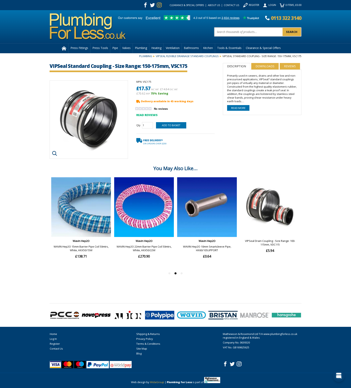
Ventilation (173, 48)
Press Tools (100, 48)
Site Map (141, 348)
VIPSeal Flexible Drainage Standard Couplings (187, 56)
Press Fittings (79, 48)
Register (254, 5)
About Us (214, 5)
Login (272, 5)
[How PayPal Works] (98, 364)
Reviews (290, 66)
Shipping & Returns (148, 334)
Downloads (265, 66)
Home (53, 334)
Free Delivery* (155, 142)
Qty (138, 125)
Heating (156, 48)
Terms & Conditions (148, 344)
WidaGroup (157, 382)
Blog (139, 353)
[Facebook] (145, 5)
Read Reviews (147, 115)
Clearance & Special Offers (187, 5)
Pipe (115, 48)
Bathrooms (191, 48)
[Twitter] (152, 5)
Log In (53, 339)
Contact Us (231, 5)
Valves (126, 48)
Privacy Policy (144, 339)
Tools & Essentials (229, 48)
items (293, 5)
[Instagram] (159, 5)
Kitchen (208, 48)
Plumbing (141, 48)
